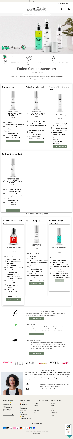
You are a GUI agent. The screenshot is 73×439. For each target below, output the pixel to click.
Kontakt (53, 403)
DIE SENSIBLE (60, 114)
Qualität (36, 405)
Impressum (53, 408)
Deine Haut (36, 410)
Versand (53, 410)
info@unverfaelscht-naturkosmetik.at (50, 388)
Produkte (36, 403)
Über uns (36, 408)
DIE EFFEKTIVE (36, 245)
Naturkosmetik (51, 315)
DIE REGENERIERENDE (59, 247)
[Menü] (71, 425)
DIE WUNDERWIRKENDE (13, 247)
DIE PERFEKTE (36, 112)
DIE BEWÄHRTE (13, 112)
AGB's (52, 415)
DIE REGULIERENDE (13, 179)
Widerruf (53, 405)
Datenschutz (54, 412)
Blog (35, 412)
